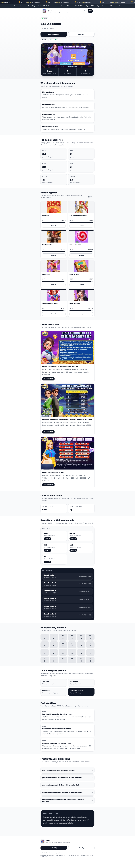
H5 (84, 11)
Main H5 (81, 34)
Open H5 (90, 197)
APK (90, 11)
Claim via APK (48, 379)
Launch (53, 226)
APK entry (54, 848)
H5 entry (81, 848)
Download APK (53, 34)
